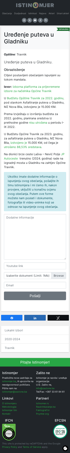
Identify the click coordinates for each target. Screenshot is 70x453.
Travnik (10, 348)
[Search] (45, 20)
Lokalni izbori (14, 330)
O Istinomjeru (9, 403)
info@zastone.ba (45, 388)
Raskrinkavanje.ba (45, 406)
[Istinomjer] (35, 4)
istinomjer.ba (9, 381)
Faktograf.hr (43, 410)
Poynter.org (42, 413)
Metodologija (9, 406)
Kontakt (6, 413)
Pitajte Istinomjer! (35, 362)
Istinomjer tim (9, 410)
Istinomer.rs (42, 403)
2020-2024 (12, 339)
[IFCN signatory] (9, 432)
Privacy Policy (9, 447)
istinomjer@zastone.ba (14, 391)
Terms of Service (32, 447)
